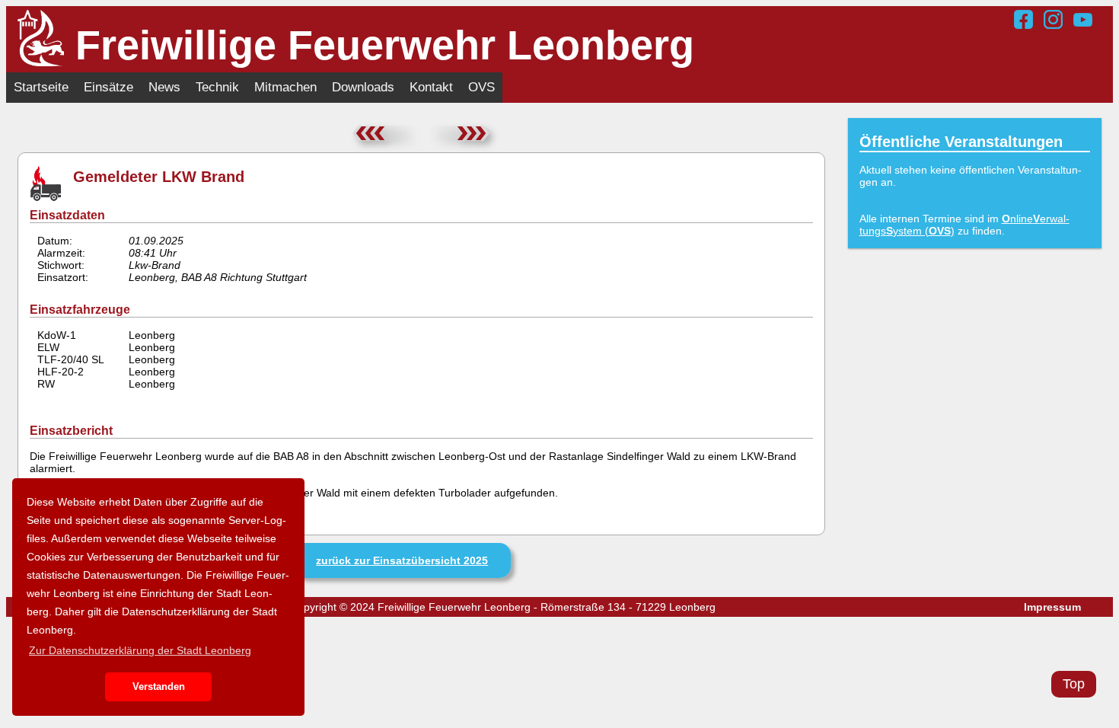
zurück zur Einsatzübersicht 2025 (402, 560)
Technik (217, 87)
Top (1074, 683)
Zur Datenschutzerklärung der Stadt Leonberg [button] (140, 650)
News (164, 87)
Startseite (41, 87)
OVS (481, 87)
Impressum (1052, 607)
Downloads (363, 87)
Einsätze (108, 87)
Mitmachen (285, 87)
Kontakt (431, 87)
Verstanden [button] (158, 687)
